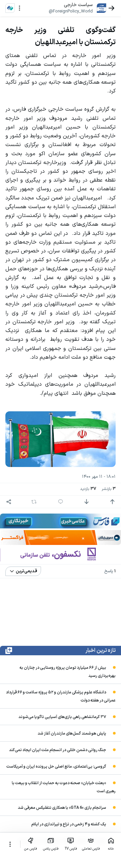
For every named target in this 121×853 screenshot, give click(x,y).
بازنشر (109, 489)
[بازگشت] (112, 8)
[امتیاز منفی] (86, 501)
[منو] (19, 8)
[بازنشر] (34, 501)
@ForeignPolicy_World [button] (71, 11)
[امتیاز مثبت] (112, 501)
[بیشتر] (10, 844)
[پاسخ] (60, 501)
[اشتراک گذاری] (8, 501)
